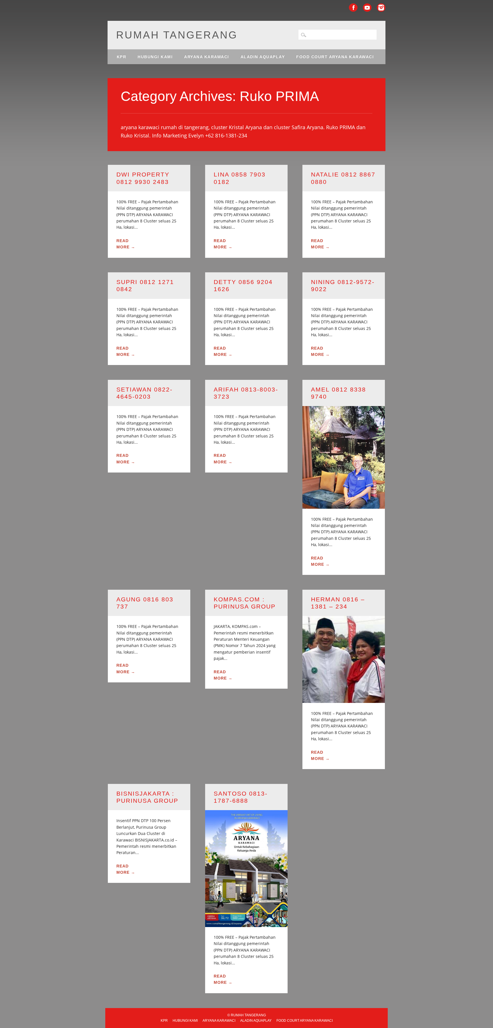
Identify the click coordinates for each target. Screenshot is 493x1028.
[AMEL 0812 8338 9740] (343, 505)
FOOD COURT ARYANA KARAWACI (335, 56)
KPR (121, 56)
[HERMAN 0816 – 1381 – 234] (343, 699)
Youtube (367, 7)
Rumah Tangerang (177, 35)
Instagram (381, 7)
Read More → (125, 243)
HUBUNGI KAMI (155, 56)
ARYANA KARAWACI (206, 56)
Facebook (353, 7)
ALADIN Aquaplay (263, 56)
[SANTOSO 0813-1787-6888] (246, 923)
